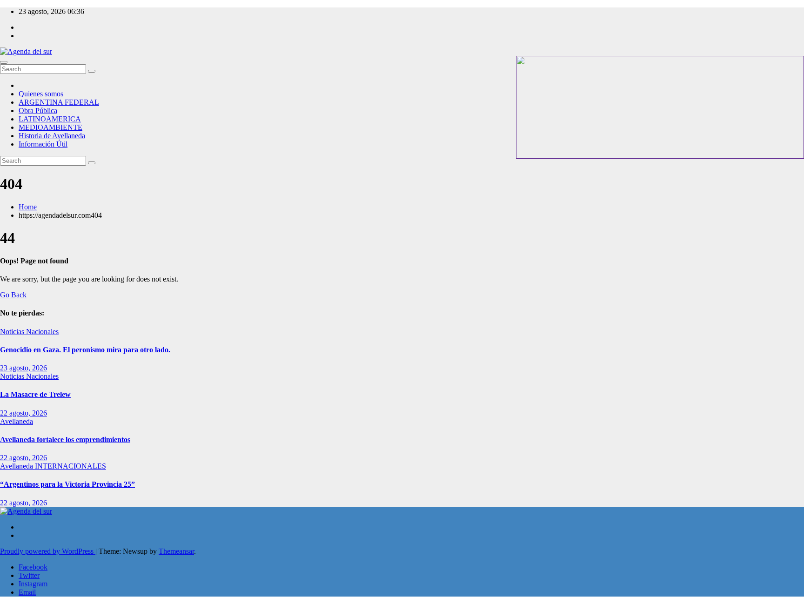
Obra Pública (38, 110)
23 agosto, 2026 (23, 368)
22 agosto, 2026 (23, 413)
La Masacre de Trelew (35, 394)
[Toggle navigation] (3, 62)
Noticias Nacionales (29, 332)
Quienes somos (41, 94)
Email (27, 592)
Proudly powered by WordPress (47, 551)
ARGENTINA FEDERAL (59, 102)
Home (28, 207)
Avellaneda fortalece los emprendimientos (65, 439)
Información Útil (43, 144)
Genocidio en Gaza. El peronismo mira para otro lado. (85, 350)
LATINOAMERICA (50, 119)
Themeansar (176, 551)
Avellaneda (16, 421)
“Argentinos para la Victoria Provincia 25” (67, 484)
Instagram (33, 584)
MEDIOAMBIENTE (50, 127)
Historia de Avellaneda (52, 136)
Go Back (13, 295)
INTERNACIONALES (70, 466)
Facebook (33, 567)
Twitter (29, 575)
